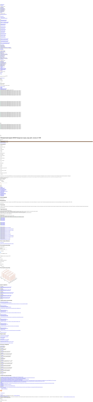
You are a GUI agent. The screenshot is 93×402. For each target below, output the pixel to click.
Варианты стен (2, 194)
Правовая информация (17, 395)
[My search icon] (6, 76)
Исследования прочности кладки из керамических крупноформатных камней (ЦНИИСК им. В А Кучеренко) (42, 380)
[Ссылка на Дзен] (2, 389)
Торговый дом (9, 384)
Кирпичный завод (2, 384)
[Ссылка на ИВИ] (5, 389)
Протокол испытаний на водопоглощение (17, 379)
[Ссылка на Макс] (0, 389)
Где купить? (1, 387)
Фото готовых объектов (3, 189)
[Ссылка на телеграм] (1, 389)
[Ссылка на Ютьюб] (3, 389)
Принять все (2, 397)
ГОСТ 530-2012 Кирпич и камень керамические (20, 378)
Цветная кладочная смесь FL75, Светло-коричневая (6, 235)
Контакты (4, 387)
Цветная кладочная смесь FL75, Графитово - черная (6, 236)
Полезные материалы (3, 193)
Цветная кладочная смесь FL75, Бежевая (5, 227)
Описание (1, 187)
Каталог (1, 382)
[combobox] (3, 76)
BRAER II (6, 384)
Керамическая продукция (3, 14)
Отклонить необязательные (7, 397)
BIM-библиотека (13, 385)
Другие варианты (2, 190)
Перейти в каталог (2, 86)
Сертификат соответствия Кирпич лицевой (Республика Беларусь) (26, 377)
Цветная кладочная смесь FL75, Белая (5, 232)
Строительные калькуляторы (3, 191)
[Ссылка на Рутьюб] (4, 389)
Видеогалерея (2, 192)
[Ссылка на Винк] (6, 389)
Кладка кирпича (2, 188)
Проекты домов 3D (8, 385)
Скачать (2, 348)
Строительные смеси (2, 37)
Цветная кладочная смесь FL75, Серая (5, 231)
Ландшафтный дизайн (3, 385)
